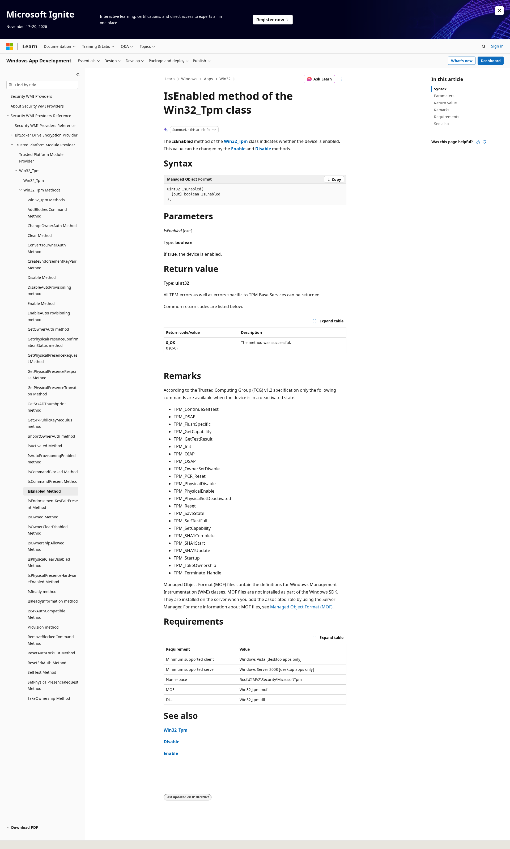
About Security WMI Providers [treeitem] (37, 106)
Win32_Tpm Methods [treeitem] (46, 199)
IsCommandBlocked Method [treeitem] (53, 471)
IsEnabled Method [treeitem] (44, 491)
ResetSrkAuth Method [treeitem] (47, 662)
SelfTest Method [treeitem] (42, 672)
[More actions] (341, 79)
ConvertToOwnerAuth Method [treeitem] (47, 248)
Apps (208, 78)
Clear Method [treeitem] (40, 235)
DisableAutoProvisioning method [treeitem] (49, 290)
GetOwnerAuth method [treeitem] (48, 329)
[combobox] (42, 85)
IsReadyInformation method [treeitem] (53, 601)
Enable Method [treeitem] (41, 303)
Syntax (440, 88)
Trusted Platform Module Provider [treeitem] (41, 158)
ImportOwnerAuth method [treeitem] (51, 436)
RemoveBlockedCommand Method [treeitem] (51, 640)
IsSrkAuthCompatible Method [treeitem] (46, 614)
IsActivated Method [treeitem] (45, 445)
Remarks (441, 109)
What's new (462, 60)
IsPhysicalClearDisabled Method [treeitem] (49, 562)
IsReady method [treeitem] (42, 591)
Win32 (225, 78)
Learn (170, 78)
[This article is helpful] (478, 142)
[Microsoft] (9, 46)
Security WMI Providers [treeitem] (31, 96)
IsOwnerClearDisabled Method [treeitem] (48, 530)
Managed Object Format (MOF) (301, 607)
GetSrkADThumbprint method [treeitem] (47, 407)
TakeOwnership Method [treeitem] (49, 698)
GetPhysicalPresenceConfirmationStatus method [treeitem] (53, 342)
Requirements (446, 116)
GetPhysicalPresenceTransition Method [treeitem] (53, 391)
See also (441, 123)
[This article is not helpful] (484, 142)
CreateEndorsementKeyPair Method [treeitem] (52, 264)
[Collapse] (78, 74)
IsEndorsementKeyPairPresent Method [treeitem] (53, 504)
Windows (189, 78)
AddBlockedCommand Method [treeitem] (47, 213)
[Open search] (483, 46)
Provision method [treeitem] (43, 627)
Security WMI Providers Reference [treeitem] (45, 125)
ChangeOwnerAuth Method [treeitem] (52, 225)
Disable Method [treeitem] (42, 277)
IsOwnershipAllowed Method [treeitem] (46, 546)
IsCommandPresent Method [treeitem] (53, 481)
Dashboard (491, 60)
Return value (445, 102)
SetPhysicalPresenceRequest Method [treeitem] (53, 685)
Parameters (444, 95)
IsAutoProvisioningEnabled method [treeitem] (52, 459)
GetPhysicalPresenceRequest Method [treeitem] (53, 358)
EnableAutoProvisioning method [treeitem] (49, 316)
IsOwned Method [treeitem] (43, 516)
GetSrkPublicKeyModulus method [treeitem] (50, 423)
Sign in (497, 46)
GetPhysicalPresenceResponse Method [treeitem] (53, 375)
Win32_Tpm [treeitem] (33, 180)
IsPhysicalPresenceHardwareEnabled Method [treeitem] (52, 579)
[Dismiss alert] (499, 10)
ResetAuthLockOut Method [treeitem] (51, 652)
